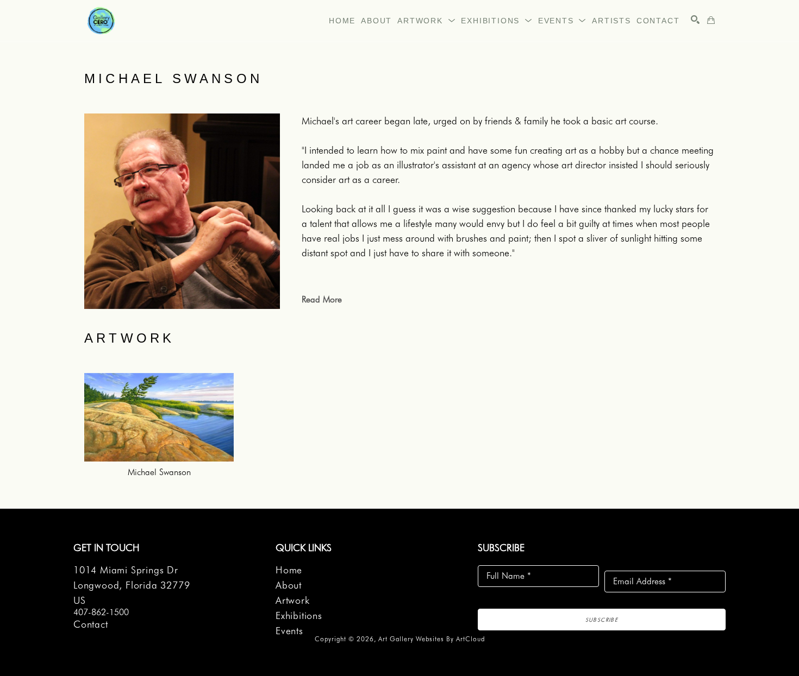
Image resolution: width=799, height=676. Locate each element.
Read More (322, 299)
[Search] (695, 19)
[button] (426, 20)
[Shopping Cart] (711, 20)
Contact (90, 624)
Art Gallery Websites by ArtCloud (431, 639)
